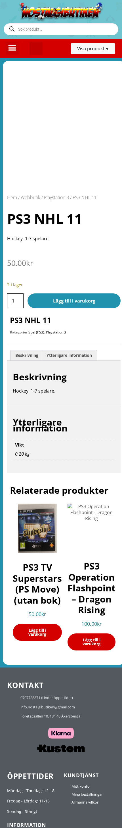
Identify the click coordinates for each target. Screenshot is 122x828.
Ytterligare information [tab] (69, 355)
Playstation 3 (56, 197)
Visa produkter (96, 49)
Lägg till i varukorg (74, 301)
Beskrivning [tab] (26, 355)
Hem (12, 197)
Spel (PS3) (36, 332)
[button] (12, 48)
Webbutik (30, 197)
